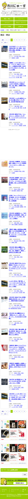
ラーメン (14, 374)
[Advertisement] (14, 144)
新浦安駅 (19, 374)
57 (1, 42)
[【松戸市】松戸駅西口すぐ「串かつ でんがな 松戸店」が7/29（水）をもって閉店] (4, 384)
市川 (15, 74)
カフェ (13, 75)
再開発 (13, 58)
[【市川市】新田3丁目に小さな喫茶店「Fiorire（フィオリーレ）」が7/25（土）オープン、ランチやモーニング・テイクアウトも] (4, 267)
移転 (21, 77)
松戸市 (16, 387)
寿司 (13, 340)
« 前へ (2, 40)
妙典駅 (21, 206)
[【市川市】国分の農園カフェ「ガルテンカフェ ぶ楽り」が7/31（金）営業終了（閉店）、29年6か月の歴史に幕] (4, 251)
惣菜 (24, 292)
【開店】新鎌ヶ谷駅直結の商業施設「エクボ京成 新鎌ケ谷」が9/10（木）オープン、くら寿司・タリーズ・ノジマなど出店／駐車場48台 (18, 233)
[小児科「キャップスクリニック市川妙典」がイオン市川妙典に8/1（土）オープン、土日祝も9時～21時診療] (4, 200)
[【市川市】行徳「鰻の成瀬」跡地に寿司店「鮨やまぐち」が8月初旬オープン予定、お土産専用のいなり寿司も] (4, 334)
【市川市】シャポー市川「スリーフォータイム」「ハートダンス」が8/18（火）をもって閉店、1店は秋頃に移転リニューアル (17, 397)
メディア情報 (7, 26)
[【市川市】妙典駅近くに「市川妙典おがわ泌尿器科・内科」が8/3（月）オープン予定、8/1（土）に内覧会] (4, 217)
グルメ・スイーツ (21, 22)
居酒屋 (20, 125)
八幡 (15, 106)
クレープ (14, 93)
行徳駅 (22, 93)
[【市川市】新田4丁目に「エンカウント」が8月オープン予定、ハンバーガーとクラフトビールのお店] (4, 118)
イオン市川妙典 (15, 206)
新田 (15, 124)
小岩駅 (17, 58)
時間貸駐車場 (13, 308)
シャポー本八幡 (15, 107)
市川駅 (17, 77)
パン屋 (24, 75)
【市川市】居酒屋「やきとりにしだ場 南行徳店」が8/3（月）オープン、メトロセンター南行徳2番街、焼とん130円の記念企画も (18, 181)
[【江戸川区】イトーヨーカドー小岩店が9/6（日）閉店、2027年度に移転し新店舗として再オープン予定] (4, 51)
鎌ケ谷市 (16, 240)
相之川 (16, 189)
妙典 (15, 205)
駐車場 (19, 308)
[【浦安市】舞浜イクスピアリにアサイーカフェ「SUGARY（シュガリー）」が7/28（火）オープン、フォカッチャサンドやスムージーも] (4, 350)
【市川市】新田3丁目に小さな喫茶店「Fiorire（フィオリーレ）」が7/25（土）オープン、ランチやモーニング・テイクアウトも (17, 267)
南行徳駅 (14, 190)
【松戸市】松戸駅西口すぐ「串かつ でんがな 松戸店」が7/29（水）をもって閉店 (17, 381)
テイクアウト (18, 276)
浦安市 (16, 357)
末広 (15, 339)
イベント (7, 22)
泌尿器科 (20, 224)
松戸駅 (17, 389)
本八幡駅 (14, 324)
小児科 (12, 208)
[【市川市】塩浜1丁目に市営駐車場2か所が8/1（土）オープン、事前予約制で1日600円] (4, 301)
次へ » (6, 42)
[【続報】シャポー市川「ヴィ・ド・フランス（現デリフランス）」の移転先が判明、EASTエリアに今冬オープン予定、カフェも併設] (4, 67)
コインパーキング (16, 306)
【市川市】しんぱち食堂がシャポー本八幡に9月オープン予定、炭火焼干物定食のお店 (17, 100)
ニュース (20, 18)
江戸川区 (16, 56)
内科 (13, 224)
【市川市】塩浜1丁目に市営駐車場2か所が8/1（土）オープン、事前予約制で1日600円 (17, 299)
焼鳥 (21, 190)
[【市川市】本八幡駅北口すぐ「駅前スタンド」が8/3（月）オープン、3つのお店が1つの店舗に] (4, 317)
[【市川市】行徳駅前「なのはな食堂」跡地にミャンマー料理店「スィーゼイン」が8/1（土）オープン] (4, 166)
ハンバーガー (15, 125)
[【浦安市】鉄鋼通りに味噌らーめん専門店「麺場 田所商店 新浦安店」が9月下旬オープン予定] (4, 367)
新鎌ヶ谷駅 (14, 242)
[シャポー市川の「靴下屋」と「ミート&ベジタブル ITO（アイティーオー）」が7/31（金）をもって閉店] (4, 285)
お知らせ (20, 26)
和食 (21, 107)
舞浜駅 (13, 358)
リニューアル (12, 77)
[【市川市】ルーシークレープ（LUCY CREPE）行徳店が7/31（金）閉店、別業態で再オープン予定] (4, 86)
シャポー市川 (18, 75)
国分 (15, 257)
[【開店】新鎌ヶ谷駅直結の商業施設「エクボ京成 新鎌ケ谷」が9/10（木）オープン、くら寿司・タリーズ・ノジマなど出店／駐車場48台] (4, 233)
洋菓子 (18, 93)
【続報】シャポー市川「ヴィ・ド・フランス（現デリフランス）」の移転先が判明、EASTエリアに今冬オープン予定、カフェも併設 (17, 66)
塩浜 (15, 305)
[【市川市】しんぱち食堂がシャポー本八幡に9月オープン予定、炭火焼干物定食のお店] (4, 102)
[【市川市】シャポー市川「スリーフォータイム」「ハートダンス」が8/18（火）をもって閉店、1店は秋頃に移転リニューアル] (4, 398)
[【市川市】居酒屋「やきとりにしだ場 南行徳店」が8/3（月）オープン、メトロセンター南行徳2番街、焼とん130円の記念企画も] (4, 182)
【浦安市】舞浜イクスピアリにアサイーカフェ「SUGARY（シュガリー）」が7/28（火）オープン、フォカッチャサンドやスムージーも (17, 349)
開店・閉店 (7, 18)
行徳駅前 (16, 91)
